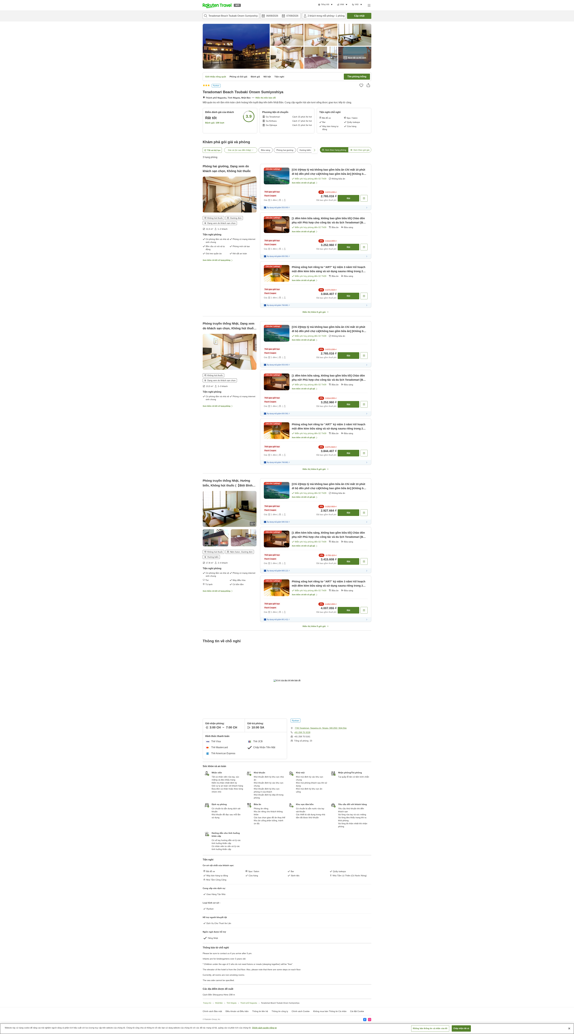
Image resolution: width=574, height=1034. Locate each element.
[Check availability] (364, 198)
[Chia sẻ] (368, 85)
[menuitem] (325, 4)
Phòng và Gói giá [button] (238, 76)
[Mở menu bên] (369, 5)
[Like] (361, 85)
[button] (217, 5)
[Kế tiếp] (358, 897)
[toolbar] (280, 16)
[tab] (334, 149)
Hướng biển (305, 150)
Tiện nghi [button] (279, 76)
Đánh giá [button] (255, 76)
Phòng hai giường (284, 150)
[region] (287, 1028)
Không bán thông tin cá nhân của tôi (430, 1028)
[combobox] (231, 16)
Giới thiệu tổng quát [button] (215, 76)
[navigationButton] (302, 855)
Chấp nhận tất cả (461, 1028)
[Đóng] (569, 1028)
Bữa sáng (265, 150)
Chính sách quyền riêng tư (264, 1028)
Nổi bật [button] (267, 76)
